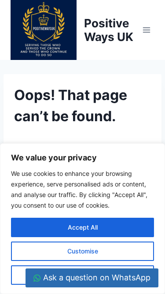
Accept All (83, 227)
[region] (82, 218)
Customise (82, 251)
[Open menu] (146, 30)
